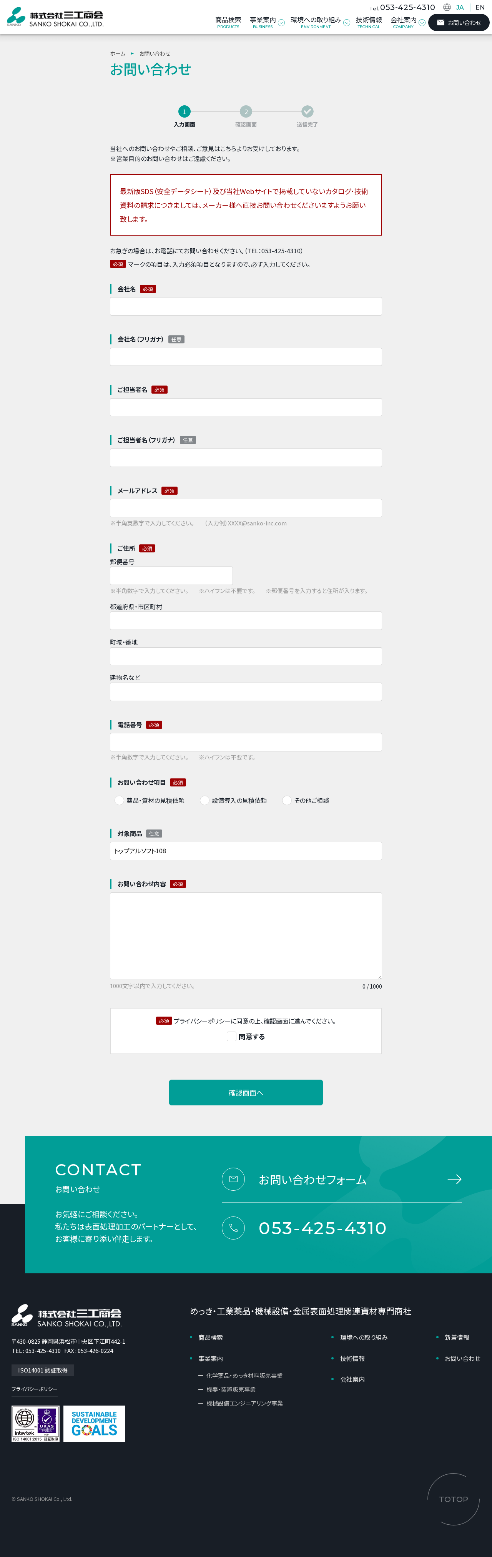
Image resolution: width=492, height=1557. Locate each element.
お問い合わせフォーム (313, 1179)
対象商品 (130, 833)
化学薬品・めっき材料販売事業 (244, 1375)
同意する (252, 1036)
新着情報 (457, 1337)
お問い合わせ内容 (142, 883)
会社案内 (352, 1379)
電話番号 (130, 724)
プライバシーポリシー (202, 1020)
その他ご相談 (311, 800)
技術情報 (352, 1358)
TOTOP (453, 1499)
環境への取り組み (363, 1337)
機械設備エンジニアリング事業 (244, 1403)
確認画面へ (246, 1092)
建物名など (125, 677)
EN (480, 7)
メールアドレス (138, 490)
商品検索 (210, 1337)
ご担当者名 (133, 389)
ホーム (117, 53)
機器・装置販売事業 (231, 1389)
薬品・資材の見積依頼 (155, 800)
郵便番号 (122, 561)
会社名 (127, 288)
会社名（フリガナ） (141, 339)
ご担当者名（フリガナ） (147, 439)
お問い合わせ (464, 22)
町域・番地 (124, 641)
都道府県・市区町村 (136, 606)
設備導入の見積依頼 (239, 800)
